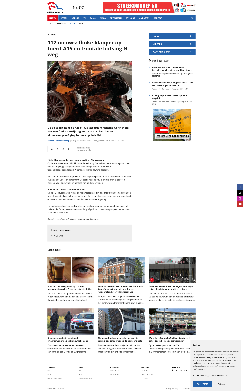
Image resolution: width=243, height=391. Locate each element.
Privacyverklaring (172, 388)
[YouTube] (186, 370)
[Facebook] (172, 370)
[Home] (58, 7)
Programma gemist (55, 378)
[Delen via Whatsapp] (69, 149)
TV (84, 18)
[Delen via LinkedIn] (52, 149)
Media (103, 18)
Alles (51, 24)
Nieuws (52, 18)
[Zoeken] (192, 18)
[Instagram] (181, 370)
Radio (93, 18)
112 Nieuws (61, 24)
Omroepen (144, 18)
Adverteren (116, 18)
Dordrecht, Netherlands (85, 7)
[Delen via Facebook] (57, 149)
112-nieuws (57, 236)
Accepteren (202, 384)
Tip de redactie (147, 374)
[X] (177, 370)
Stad (81, 24)
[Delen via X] (63, 149)
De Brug (75, 18)
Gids (49, 374)
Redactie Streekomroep (58, 140)
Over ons (130, 18)
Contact (158, 18)
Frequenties (114, 374)
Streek (64, 18)
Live (48, 371)
